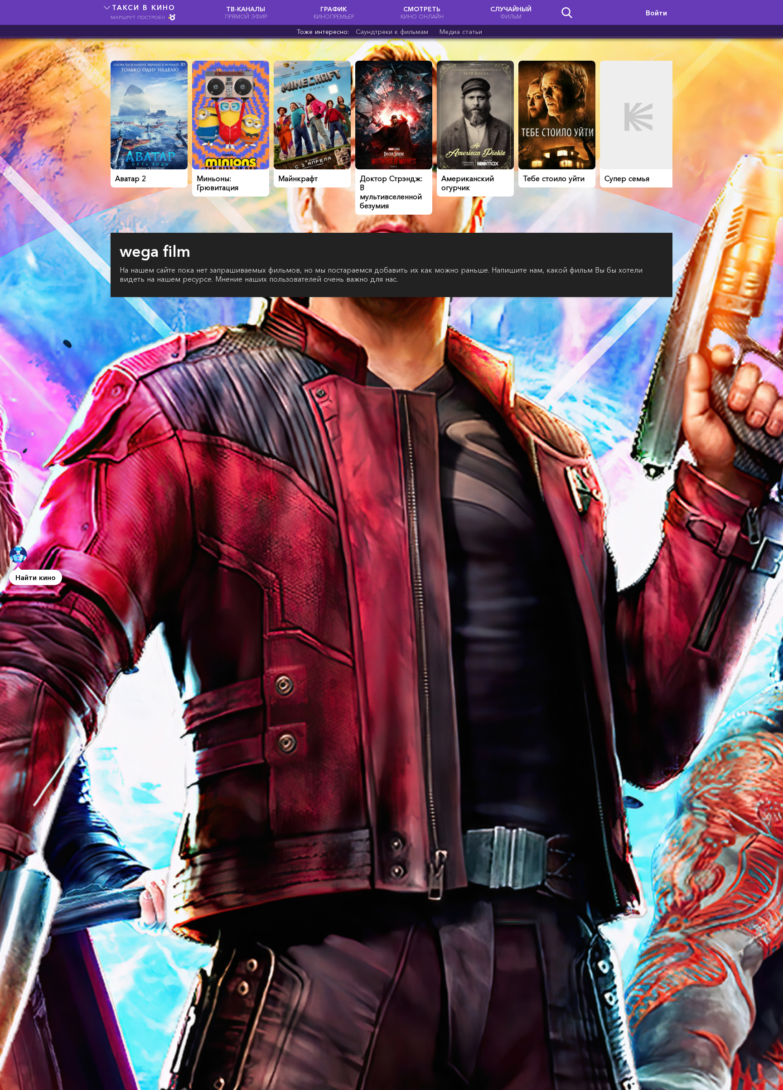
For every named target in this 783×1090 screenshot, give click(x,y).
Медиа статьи (461, 32)
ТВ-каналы (246, 12)
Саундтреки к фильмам (392, 32)
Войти (656, 12)
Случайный (511, 12)
